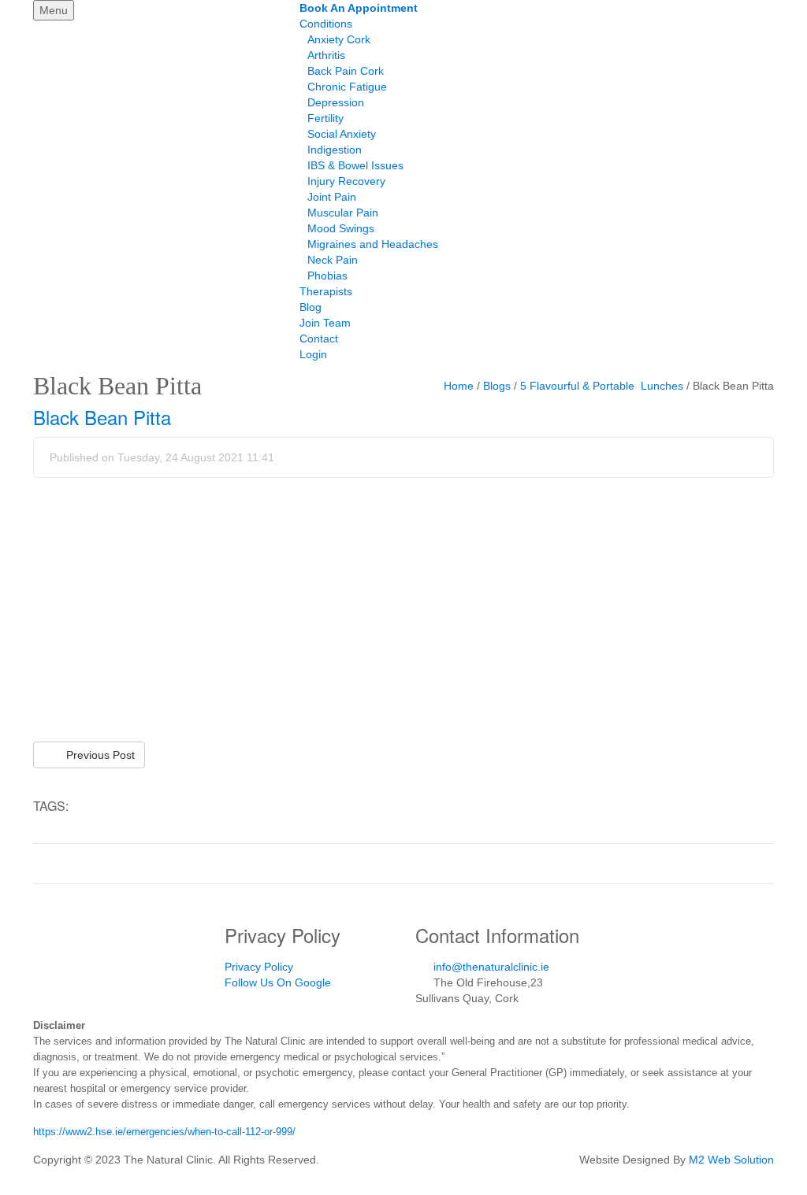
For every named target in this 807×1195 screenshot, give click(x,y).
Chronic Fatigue (347, 86)
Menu (53, 10)
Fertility (325, 118)
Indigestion (334, 149)
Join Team (325, 322)
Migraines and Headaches (372, 244)
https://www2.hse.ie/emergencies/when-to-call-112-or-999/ (164, 1132)
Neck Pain (332, 259)
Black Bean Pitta (102, 417)
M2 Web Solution (731, 1159)
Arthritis (326, 55)
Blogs (497, 385)
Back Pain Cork (345, 71)
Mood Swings (340, 228)
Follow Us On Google (278, 982)
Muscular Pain (342, 212)
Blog (310, 307)
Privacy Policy (259, 966)
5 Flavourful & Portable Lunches (601, 385)
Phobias (327, 275)
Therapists (325, 291)
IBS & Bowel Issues (355, 165)
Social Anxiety (341, 134)
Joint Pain (331, 197)
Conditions (325, 23)
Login (313, 354)
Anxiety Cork (338, 39)
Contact (318, 338)
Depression (335, 102)
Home (459, 385)
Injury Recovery (346, 181)
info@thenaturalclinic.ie (491, 966)
